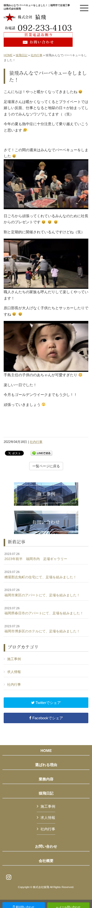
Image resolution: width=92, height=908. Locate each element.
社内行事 (36, 55)
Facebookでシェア (47, 718)
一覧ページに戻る (46, 466)
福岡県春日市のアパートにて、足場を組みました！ (43, 611)
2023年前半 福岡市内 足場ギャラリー (35, 556)
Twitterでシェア (48, 703)
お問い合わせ (46, 846)
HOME (8, 55)
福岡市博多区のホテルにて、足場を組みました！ (42, 629)
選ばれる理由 (46, 765)
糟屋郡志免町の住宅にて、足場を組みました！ (40, 574)
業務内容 (46, 779)
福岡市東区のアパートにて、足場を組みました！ (42, 592)
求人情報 (14, 672)
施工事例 (14, 659)
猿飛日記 (21, 55)
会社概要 (46, 861)
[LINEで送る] (41, 453)
